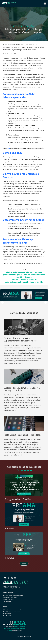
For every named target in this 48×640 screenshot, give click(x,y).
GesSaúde (38, 272)
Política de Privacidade (24, 636)
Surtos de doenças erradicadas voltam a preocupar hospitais (22, 389)
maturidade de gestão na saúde (17, 282)
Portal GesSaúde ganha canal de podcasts (22, 435)
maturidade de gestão (24, 277)
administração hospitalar (15, 272)
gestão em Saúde (23, 275)
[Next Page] (24, 564)
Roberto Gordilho (36, 282)
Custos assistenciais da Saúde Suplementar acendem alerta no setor (21, 339)
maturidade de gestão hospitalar (24, 280)
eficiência (29, 272)
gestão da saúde (9, 275)
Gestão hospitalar (38, 275)
